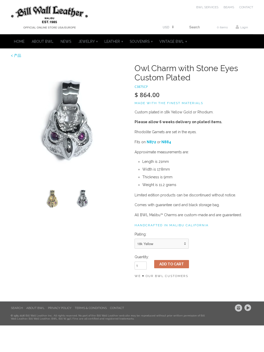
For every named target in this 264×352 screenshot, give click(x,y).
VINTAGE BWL (172, 41)
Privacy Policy (59, 308)
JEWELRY (87, 41)
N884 (166, 142)
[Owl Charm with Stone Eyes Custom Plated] (70, 123)
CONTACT (246, 7)
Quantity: (142, 257)
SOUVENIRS (141, 41)
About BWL (35, 308)
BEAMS (229, 7)
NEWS (66, 41)
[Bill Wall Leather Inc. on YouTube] (248, 308)
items (222, 27)
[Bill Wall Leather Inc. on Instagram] (239, 308)
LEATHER (113, 41)
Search (17, 308)
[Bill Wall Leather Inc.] (49, 18)
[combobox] (193, 26)
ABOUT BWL (42, 41)
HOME (19, 41)
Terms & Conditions (91, 308)
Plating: (140, 234)
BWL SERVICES (207, 7)
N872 (151, 142)
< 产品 (16, 55)
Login (244, 27)
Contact (117, 308)
